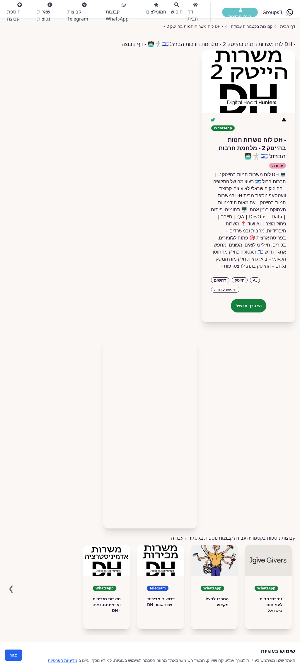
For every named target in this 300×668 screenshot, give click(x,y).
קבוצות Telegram (77, 15)
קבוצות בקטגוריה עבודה (251, 26)
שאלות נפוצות (43, 15)
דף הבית (193, 15)
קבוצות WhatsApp (117, 15)
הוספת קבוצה (14, 15)
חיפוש (177, 12)
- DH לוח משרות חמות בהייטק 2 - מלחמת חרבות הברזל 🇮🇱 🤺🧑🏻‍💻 (165, 26)
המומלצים (156, 12)
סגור (13, 655)
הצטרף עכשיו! (249, 305)
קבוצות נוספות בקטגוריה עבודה (202, 538)
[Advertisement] (150, 431)
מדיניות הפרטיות (62, 660)
